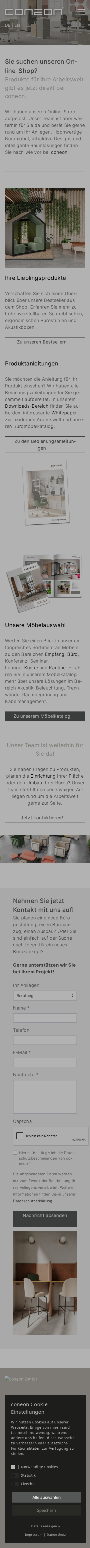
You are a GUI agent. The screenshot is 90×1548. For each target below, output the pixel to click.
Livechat (28, 1483)
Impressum (33, 1535)
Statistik (28, 1475)
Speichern (46, 1510)
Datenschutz (56, 1535)
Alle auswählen (46, 1497)
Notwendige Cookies (39, 1466)
